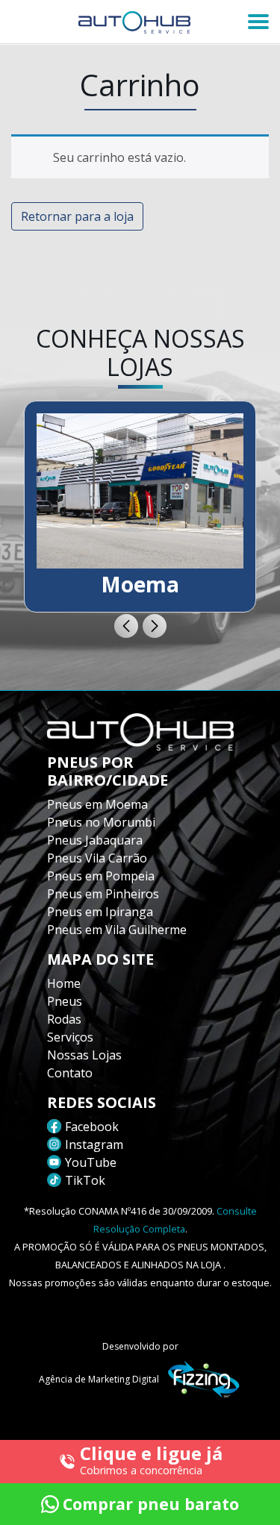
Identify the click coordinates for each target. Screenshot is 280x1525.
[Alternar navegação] (258, 22)
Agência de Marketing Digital (99, 1379)
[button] (126, 626)
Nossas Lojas (84, 1055)
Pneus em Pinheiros (103, 894)
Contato (70, 1073)
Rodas (64, 1019)
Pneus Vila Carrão (97, 858)
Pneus (64, 1001)
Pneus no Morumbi (101, 822)
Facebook (92, 1126)
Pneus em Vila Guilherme (117, 929)
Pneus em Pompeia (101, 876)
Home (64, 983)
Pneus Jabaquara (95, 840)
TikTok (85, 1180)
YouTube (90, 1162)
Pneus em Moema (97, 804)
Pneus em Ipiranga (100, 912)
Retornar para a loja (77, 216)
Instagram (94, 1144)
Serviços (70, 1037)
